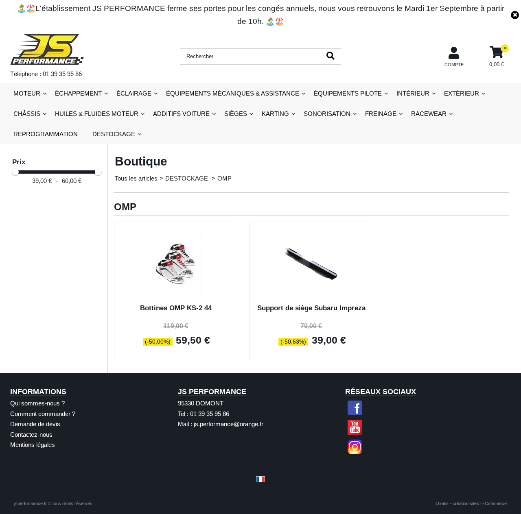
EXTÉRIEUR (461, 93)
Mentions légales (32, 444)
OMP (224, 178)
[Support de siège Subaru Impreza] (311, 297)
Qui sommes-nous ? (37, 403)
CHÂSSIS (26, 113)
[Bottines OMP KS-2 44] (176, 297)
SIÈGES (235, 113)
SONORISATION (327, 113)
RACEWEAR (429, 113)
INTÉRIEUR (412, 93)
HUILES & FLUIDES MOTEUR (96, 113)
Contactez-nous (31, 434)
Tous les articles (136, 178)
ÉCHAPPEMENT (78, 93)
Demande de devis (35, 423)
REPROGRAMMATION (45, 134)
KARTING (275, 113)
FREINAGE (380, 113)
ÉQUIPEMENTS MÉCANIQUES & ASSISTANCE (232, 93)
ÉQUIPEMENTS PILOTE (348, 93)
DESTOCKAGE (113, 134)
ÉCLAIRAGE (133, 93)
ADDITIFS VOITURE (181, 113)
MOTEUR (26, 93)
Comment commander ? (42, 413)
